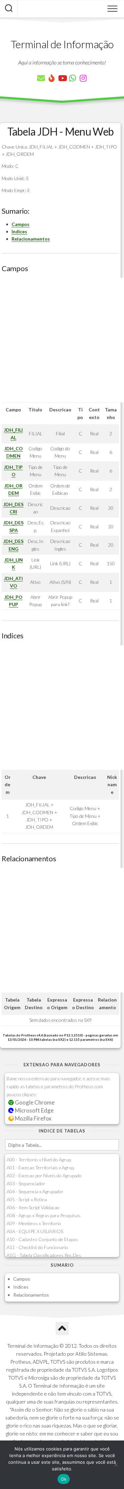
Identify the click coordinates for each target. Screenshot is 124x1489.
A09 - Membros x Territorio (34, 1223)
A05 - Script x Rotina (27, 1199)
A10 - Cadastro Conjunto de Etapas (42, 1239)
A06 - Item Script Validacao (33, 1207)
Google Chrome (34, 1102)
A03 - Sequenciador (26, 1183)
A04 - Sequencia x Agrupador (35, 1191)
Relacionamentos (31, 239)
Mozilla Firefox (32, 1118)
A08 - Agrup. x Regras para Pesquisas (43, 1215)
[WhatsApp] (73, 78)
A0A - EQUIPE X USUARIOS (35, 1231)
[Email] (41, 78)
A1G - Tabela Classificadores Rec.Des (44, 1255)
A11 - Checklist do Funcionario (37, 1247)
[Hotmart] (52, 78)
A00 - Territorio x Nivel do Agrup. (39, 1159)
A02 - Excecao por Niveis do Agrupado (44, 1175)
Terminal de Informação (62, 44)
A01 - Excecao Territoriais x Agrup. (41, 1167)
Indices (19, 231)
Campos (20, 224)
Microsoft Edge (34, 1110)
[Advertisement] (62, 340)
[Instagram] (83, 78)
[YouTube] (62, 78)
